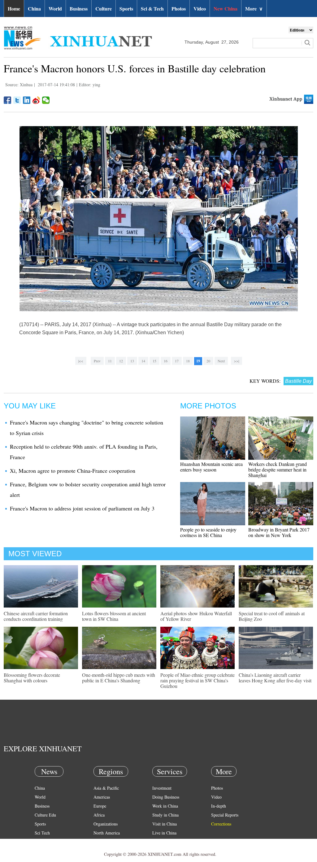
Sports (126, 8)
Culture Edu (45, 815)
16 (165, 360)
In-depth (218, 806)
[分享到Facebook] (7, 100)
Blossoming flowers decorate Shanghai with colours (32, 678)
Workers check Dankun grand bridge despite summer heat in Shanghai (277, 469)
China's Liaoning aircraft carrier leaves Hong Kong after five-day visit (275, 678)
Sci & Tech (152, 8)
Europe (99, 806)
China (34, 8)
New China (225, 8)
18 (188, 360)
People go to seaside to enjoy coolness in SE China (208, 532)
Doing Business (165, 797)
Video (199, 8)
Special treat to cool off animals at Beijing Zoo (272, 616)
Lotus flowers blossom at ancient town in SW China (114, 616)
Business (79, 8)
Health (40, 842)
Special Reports (224, 815)
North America (106, 833)
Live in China (164, 833)
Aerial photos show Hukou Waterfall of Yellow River (196, 616)
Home (14, 8)
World (55, 8)
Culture (103, 8)
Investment (162, 788)
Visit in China (164, 824)
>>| (236, 360)
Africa (99, 815)
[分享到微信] (46, 100)
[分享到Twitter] (17, 100)
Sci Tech (42, 833)
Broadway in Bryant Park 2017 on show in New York (279, 532)
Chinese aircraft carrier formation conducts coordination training (36, 616)
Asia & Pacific (106, 788)
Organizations (105, 824)
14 (143, 360)
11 (110, 360)
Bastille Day (298, 381)
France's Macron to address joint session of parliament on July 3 (82, 508)
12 (121, 360)
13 (132, 360)
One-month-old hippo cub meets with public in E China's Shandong (118, 678)
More (254, 8)
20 (208, 360)
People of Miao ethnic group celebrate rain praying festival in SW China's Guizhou (197, 680)
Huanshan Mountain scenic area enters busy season (211, 467)
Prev (97, 360)
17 (177, 360)
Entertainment (47, 851)
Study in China (165, 815)
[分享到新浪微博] (36, 100)
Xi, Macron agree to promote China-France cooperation (72, 470)
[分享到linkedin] (27, 100)
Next (221, 360)
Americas (101, 797)
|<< (80, 360)
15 (154, 360)
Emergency (162, 842)
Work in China (165, 806)
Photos (179, 8)
